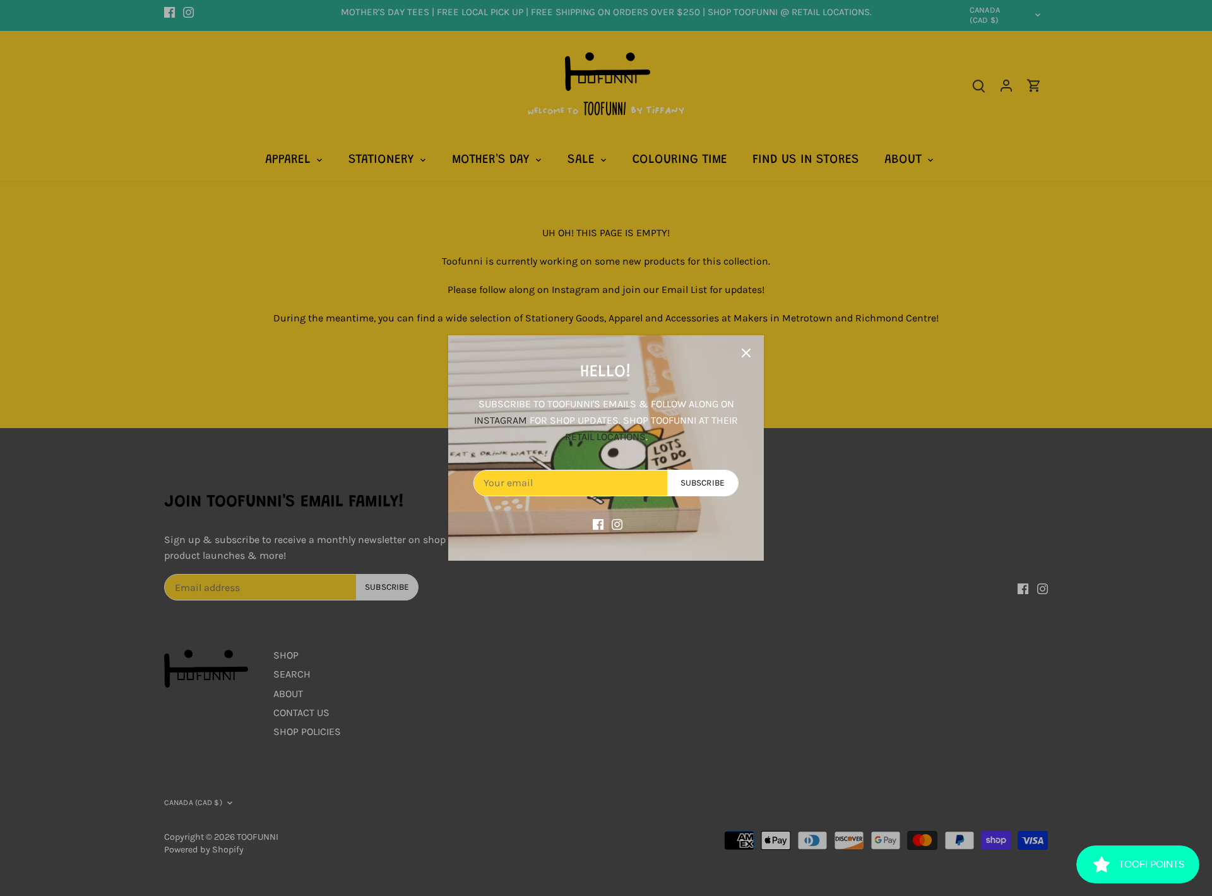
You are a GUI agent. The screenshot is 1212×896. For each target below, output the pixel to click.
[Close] (746, 353)
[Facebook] (598, 523)
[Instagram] (617, 523)
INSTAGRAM (500, 420)
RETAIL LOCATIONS (605, 437)
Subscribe (702, 482)
